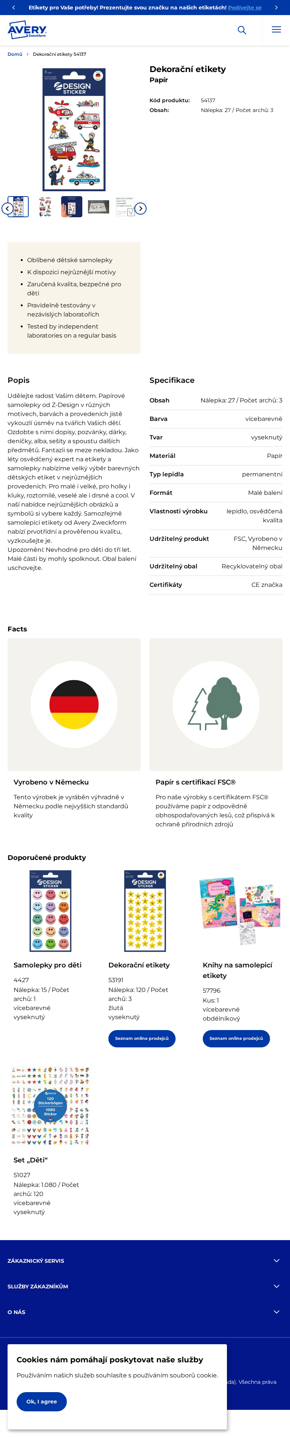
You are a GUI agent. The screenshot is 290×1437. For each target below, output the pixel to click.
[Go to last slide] (8, 209)
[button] (18, 206)
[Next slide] (140, 209)
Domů (15, 54)
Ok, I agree (41, 1401)
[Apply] (242, 30)
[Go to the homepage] (27, 31)
